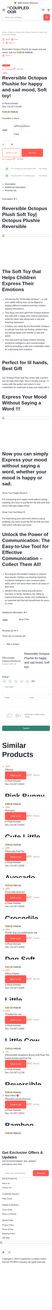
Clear (16, 134)
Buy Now (32, 153)
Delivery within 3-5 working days (23, 176)
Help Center (7, 1199)
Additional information (12, 612)
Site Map (6, 1238)
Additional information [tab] (15, 187)
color (4, 130)
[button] (7, 69)
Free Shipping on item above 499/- (23, 169)
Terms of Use (7, 1229)
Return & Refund (9, 1214)
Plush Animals (11, 103)
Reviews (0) (8, 631)
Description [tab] (10, 184)
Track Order (7, 1210)
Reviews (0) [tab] (10, 190)
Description (7, 199)
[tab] (27, 184)
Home (4, 32)
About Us (6, 1183)
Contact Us (6, 1188)
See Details (43, 169)
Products (11, 32)
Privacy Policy (8, 1225)
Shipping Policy (8, 1233)
